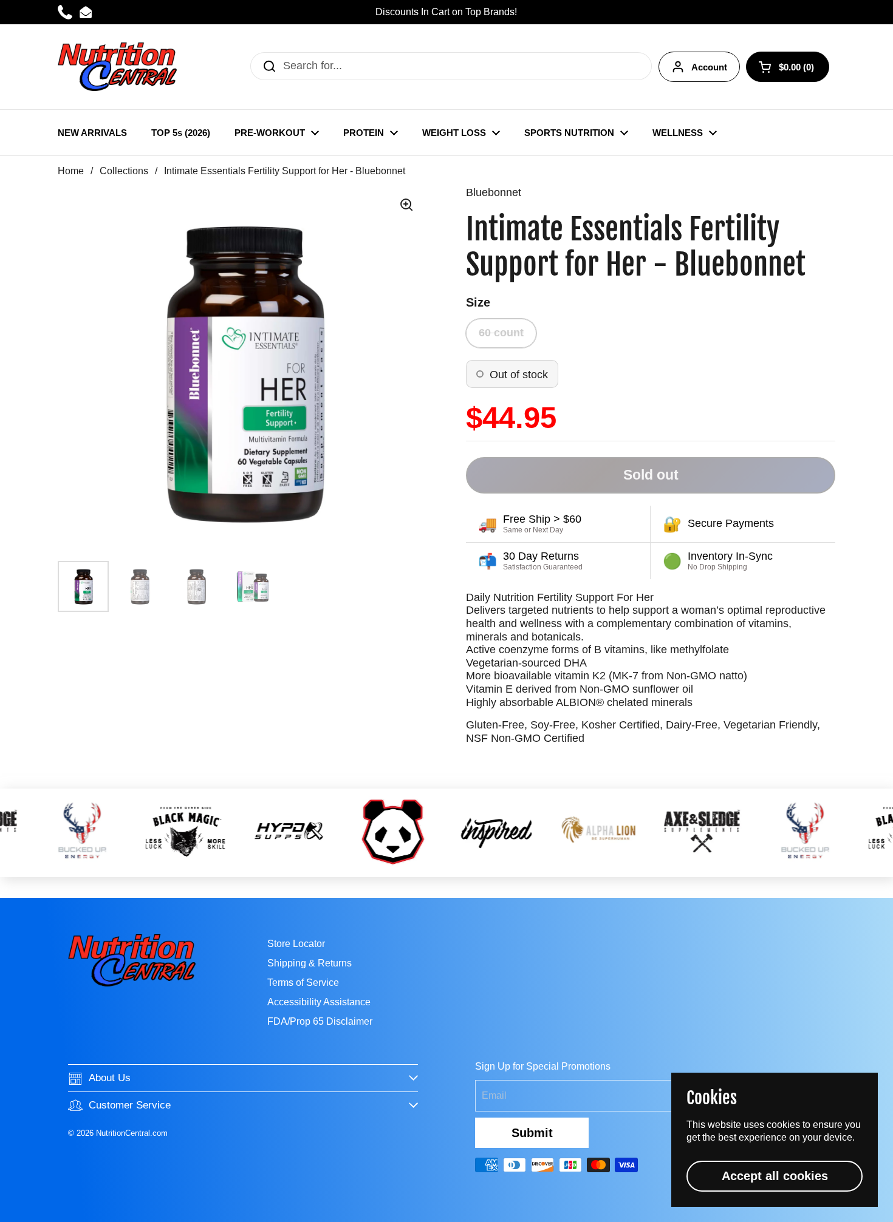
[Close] (645, 469)
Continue (446, 711)
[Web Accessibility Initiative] (888, 1208)
